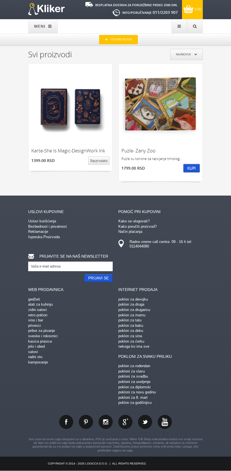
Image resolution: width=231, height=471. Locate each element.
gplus (125, 422)
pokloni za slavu (131, 371)
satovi (33, 352)
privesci (34, 325)
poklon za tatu (129, 320)
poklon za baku (130, 325)
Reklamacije (38, 231)
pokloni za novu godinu (137, 392)
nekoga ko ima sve (133, 346)
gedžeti (34, 299)
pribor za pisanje (41, 330)
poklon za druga (131, 304)
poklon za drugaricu (134, 310)
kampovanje (38, 362)
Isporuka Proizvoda (44, 237)
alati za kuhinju (40, 304)
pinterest (86, 422)
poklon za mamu (131, 315)
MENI (40, 26)
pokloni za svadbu (133, 376)
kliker (46, 9)
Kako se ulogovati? (134, 221)
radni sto (35, 357)
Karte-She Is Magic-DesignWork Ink (68, 151)
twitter (145, 422)
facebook (66, 422)
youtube (165, 422)
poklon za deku (130, 330)
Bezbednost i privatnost (47, 226)
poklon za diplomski (134, 387)
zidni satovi (37, 310)
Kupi (191, 168)
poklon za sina (130, 336)
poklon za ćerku (131, 341)
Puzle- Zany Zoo (138, 151)
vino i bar (35, 320)
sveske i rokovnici (43, 336)
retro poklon (37, 315)
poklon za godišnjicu (135, 402)
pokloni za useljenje (134, 382)
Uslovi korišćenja (42, 221)
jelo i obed (36, 346)
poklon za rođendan (134, 366)
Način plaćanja (130, 231)
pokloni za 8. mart (133, 397)
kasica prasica (40, 341)
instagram (106, 422)
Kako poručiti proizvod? (137, 226)
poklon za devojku (133, 299)
